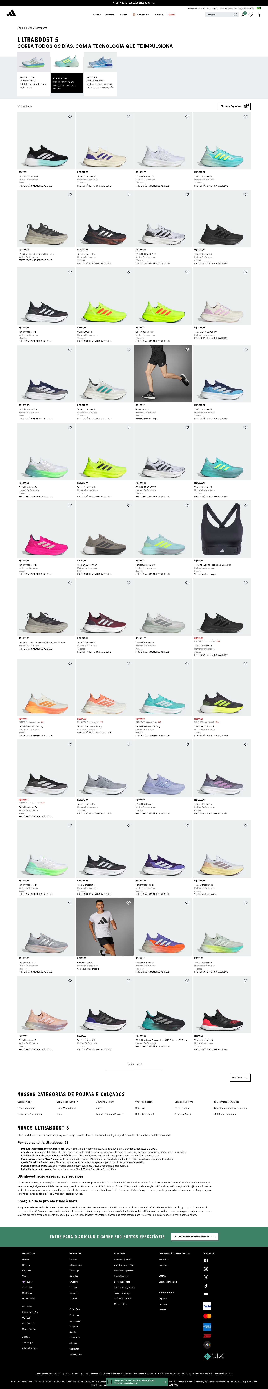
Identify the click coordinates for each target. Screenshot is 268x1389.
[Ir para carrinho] (258, 15)
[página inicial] (11, 13)
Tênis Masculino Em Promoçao (230, 1108)
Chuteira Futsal (143, 1102)
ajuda (215, 9)
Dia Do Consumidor (67, 1102)
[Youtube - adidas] (224, 1294)
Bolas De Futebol (144, 1114)
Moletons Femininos (225, 1114)
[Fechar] (109, 1382)
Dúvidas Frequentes (134, 1374)
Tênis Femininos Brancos (109, 1114)
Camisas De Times (184, 1102)
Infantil (123, 15)
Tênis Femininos (26, 1108)
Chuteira (140, 1108)
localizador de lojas (196, 9)
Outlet (171, 15)
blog (208, 9)
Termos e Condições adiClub (198, 1374)
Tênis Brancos (182, 1108)
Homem (110, 15)
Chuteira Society (105, 1102)
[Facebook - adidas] (224, 1261)
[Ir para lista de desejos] (250, 15)
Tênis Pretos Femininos (226, 1102)
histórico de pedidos (228, 9)
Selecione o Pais (153, 1374)
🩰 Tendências (140, 15)
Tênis (59, 1114)
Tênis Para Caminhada (29, 1114)
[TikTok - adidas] (224, 1286)
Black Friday (24, 1102)
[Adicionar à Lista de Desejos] (70, 117)
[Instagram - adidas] (224, 1269)
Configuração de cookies (47, 1374)
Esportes (158, 15)
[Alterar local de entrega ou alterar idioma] (258, 8)
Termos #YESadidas (223, 1374)
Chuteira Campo (183, 1114)
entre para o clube (246, 9)
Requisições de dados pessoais (74, 1374)
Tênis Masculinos (66, 1108)
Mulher (97, 15)
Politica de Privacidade (173, 1374)
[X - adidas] (224, 1278)
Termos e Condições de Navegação (107, 1374)
